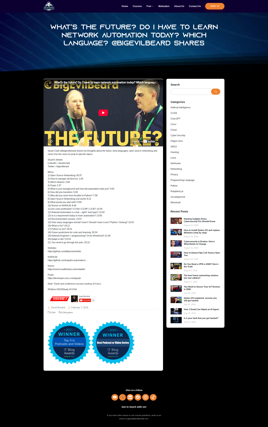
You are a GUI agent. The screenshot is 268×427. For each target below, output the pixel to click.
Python (174, 186)
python (70, 312)
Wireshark (176, 202)
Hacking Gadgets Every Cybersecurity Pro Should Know (199, 220)
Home (125, 6)
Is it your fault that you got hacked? (201, 318)
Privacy (174, 174)
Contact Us (195, 6)
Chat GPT (175, 118)
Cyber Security (178, 135)
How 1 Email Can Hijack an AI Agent (201, 309)
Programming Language (183, 180)
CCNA (52, 312)
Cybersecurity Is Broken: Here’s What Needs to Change (199, 242)
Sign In (214, 6)
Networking (176, 169)
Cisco (173, 124)
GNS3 (174, 146)
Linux (173, 158)
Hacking (175, 152)
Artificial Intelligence (181, 107)
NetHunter (176, 163)
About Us (179, 6)
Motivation (163, 6)
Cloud (174, 130)
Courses (137, 6)
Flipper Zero (177, 141)
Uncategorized (178, 197)
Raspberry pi (177, 191)
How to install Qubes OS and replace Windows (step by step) (202, 231)
